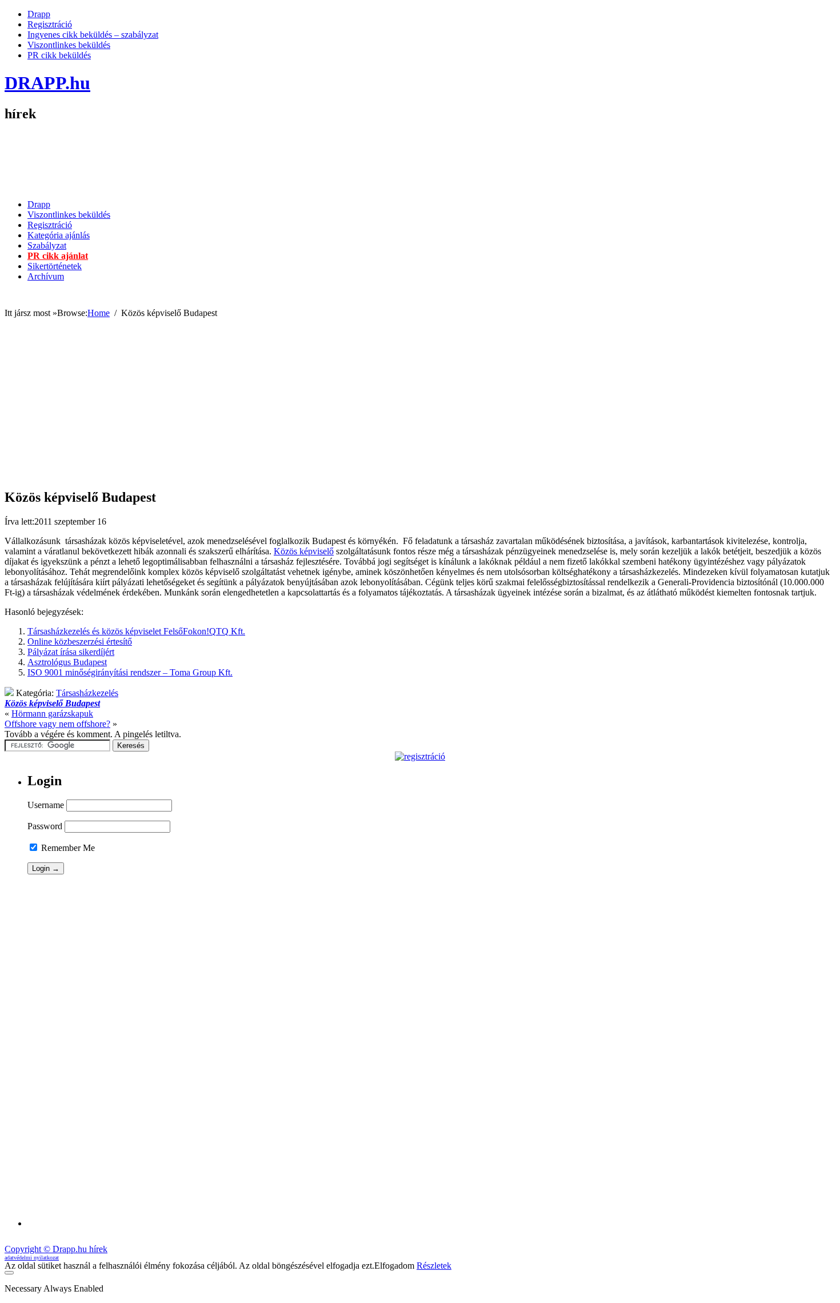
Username (45, 805)
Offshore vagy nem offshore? (57, 724)
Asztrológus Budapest (67, 662)
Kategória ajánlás (58, 235)
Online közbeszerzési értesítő (79, 641)
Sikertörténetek (54, 266)
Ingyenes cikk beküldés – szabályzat (92, 34)
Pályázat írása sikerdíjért (70, 652)
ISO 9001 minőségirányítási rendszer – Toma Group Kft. (130, 672)
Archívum (45, 276)
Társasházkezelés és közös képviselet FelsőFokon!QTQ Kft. (136, 631)
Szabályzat (46, 245)
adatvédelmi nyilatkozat (32, 1257)
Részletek (434, 1265)
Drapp (38, 14)
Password (44, 826)
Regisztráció (49, 24)
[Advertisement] (627, 164)
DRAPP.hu (47, 83)
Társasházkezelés (87, 693)
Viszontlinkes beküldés (68, 45)
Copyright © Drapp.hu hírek (56, 1249)
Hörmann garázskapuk (52, 713)
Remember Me (67, 848)
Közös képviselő (304, 551)
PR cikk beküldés (59, 55)
